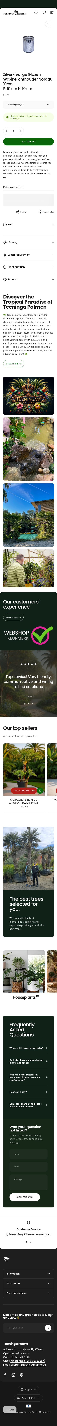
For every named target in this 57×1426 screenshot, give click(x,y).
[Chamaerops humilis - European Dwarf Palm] (24, 769)
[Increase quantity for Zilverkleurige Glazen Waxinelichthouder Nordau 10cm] (20, 131)
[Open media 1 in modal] (48, 24)
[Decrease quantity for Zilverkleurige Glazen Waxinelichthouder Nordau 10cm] (6, 131)
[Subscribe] (48, 1328)
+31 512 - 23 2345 (19, 1357)
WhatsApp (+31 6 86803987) (27, 1361)
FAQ (39, 1135)
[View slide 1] (25, 704)
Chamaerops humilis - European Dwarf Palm (24, 801)
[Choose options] (40, 790)
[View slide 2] (28, 704)
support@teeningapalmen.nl (28, 1365)
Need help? (49, 212)
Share (23, 211)
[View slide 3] (32, 704)
